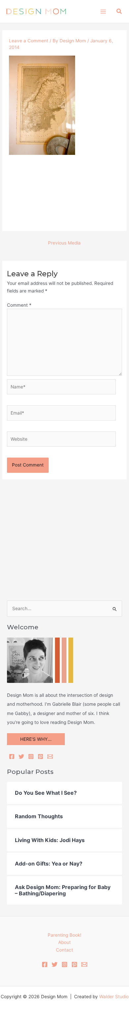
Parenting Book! (64, 935)
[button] (119, 11)
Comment (19, 305)
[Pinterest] (40, 756)
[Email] (50, 756)
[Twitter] (21, 756)
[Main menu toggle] (103, 11)
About (64, 942)
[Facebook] (12, 756)
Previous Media (64, 242)
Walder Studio (114, 996)
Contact (64, 950)
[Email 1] (84, 964)
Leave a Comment (28, 40)
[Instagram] (31, 756)
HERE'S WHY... (36, 739)
